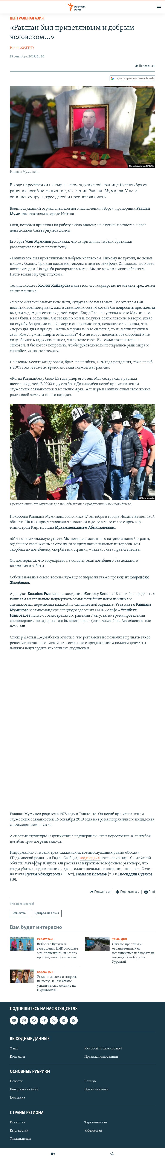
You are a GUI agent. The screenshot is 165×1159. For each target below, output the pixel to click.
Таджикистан (20, 1139)
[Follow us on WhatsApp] (54, 1020)
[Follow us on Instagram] (24, 1020)
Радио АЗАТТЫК (22, 48)
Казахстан (45, 939)
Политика (17, 1098)
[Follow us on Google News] (64, 1020)
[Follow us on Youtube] (14, 1020)
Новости (16, 1081)
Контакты (17, 1056)
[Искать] (112, 1153)
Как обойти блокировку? (103, 1048)
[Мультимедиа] (52, 1153)
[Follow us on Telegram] (44, 1020)
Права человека (96, 1089)
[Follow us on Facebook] (34, 1020)
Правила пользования (101, 1056)
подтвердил (90, 858)
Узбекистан (93, 1130)
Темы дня (119, 939)
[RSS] (74, 1020)
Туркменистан (95, 1122)
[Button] (145, 66)
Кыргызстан (19, 1130)
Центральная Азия (27, 19)
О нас (14, 1048)
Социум (90, 1081)
